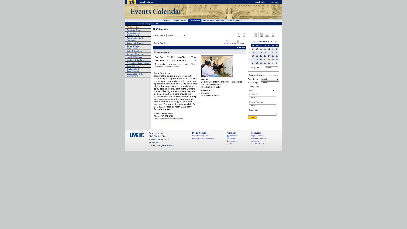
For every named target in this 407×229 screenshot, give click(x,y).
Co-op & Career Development (133, 47)
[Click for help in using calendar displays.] (238, 37)
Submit (252, 117)
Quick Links (260, 2)
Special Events (133, 66)
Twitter (232, 138)
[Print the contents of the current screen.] (244, 37)
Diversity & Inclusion (135, 54)
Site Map (275, 2)
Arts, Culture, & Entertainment (133, 34)
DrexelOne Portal (257, 144)
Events (141, 24)
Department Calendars (213, 20)
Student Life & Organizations (133, 70)
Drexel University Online (201, 136)
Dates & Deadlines (134, 51)
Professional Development (138, 63)
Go (250, 2)
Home (167, 20)
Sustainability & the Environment (135, 75)
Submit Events (179, 20)
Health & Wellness (134, 57)
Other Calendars (235, 20)
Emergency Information (259, 138)
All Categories (133, 27)
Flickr (232, 144)
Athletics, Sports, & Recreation (135, 39)
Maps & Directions (257, 136)
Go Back (241, 48)
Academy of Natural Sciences (203, 138)
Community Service (135, 43)
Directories (255, 141)
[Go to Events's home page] (156, 16)
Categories (195, 20)
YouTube (233, 141)
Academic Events (134, 30)
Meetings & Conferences (137, 60)
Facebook (234, 136)
